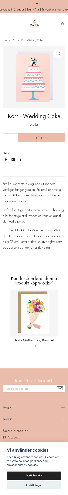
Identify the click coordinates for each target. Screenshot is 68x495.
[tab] (7, 173)
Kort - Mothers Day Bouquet (34, 340)
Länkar (7, 419)
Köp (44, 138)
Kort (14, 40)
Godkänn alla (34, 475)
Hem (5, 40)
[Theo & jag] (34, 24)
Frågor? (8, 407)
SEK (32, 3)
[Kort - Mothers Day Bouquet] (34, 313)
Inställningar (34, 485)
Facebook (13, 437)
